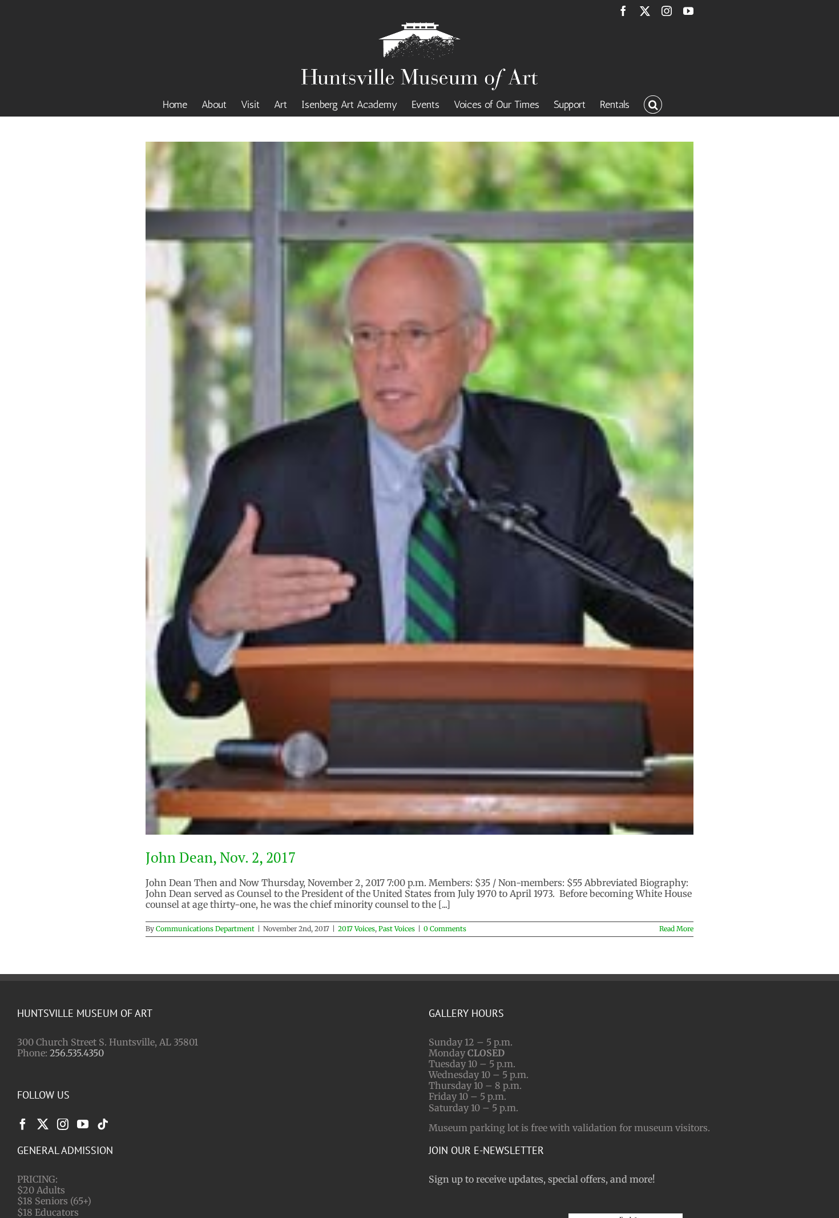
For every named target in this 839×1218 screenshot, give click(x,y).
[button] (653, 103)
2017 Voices (356, 928)
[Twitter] (43, 1124)
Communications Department (205, 928)
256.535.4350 (77, 1053)
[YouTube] (82, 1124)
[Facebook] (23, 1124)
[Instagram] (62, 1124)
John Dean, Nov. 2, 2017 (221, 857)
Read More (676, 928)
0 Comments (444, 928)
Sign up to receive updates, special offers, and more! (542, 1179)
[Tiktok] (102, 1124)
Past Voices (396, 928)
